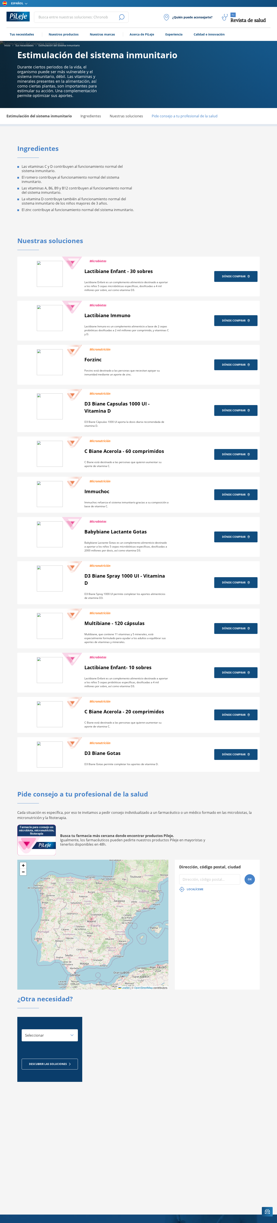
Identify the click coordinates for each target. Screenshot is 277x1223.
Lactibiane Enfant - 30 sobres (118, 271)
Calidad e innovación (209, 34)
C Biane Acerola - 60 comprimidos (124, 451)
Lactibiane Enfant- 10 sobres (117, 667)
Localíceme (195, 889)
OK (250, 879)
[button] (23, 865)
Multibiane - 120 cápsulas (114, 623)
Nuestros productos (64, 34)
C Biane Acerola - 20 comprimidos (124, 711)
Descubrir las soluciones (48, 1064)
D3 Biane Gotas (102, 753)
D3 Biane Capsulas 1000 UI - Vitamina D (117, 407)
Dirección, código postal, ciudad (210, 866)
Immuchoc (96, 491)
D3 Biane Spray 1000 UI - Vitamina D (124, 579)
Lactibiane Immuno (107, 315)
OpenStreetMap (143, 987)
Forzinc (92, 359)
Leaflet (125, 987)
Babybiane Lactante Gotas (115, 531)
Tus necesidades (22, 34)
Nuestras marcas (102, 34)
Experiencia (173, 34)
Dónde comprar (234, 276)
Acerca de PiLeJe (142, 34)
